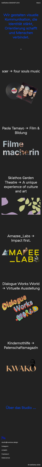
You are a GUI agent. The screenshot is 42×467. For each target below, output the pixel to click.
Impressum (5, 454)
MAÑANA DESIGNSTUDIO (11, 3)
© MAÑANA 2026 (34, 465)
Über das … (21, 407)
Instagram (5, 446)
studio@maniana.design (10, 442)
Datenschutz (6, 458)
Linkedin (4, 450)
